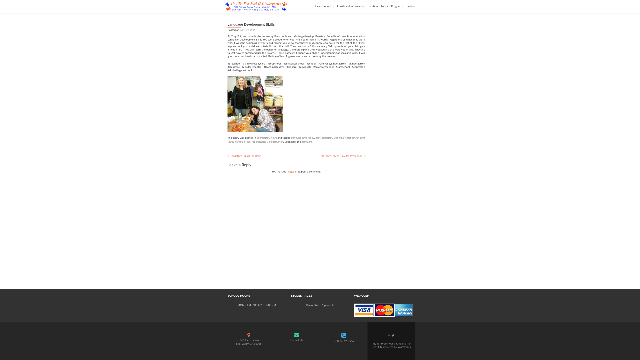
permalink (307, 141)
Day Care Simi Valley (302, 137)
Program (396, 6)
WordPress (404, 347)
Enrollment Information (350, 6)
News (384, 6)
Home (317, 6)
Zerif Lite (377, 347)
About (327, 6)
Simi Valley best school (346, 137)
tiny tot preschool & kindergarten (265, 141)
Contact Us (296, 340)
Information (263, 137)
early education (324, 137)
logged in (292, 171)
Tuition (411, 6)
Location (373, 6)
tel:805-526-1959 (344, 341)
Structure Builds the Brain (244, 156)
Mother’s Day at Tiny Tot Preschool (342, 156)
